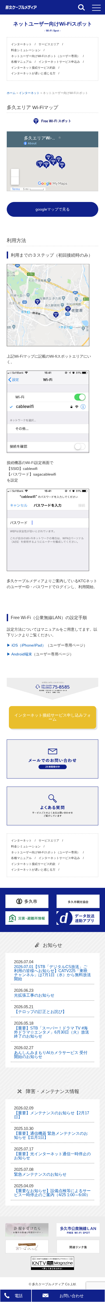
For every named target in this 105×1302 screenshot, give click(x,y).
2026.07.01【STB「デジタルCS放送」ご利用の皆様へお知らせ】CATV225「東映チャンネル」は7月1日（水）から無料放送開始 (52, 972)
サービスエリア (48, 44)
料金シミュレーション (26, 50)
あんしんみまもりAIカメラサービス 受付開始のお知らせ (51, 1054)
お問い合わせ (72, 1295)
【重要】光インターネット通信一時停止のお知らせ (52, 1155)
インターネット (21, 44)
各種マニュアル (21, 61)
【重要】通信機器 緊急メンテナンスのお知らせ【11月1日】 (51, 1135)
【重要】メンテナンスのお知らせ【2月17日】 (51, 1115)
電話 (19, 1295)
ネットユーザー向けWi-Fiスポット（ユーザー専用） (45, 56)
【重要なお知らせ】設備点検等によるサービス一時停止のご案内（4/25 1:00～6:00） (52, 1192)
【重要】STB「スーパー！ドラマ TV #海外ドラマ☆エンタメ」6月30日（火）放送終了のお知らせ (51, 1032)
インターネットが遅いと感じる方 (33, 73)
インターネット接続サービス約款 (33, 67)
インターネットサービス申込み (59, 61)
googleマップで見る (53, 209)
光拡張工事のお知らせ (34, 995)
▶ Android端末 (19, 654)
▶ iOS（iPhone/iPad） (26, 645)
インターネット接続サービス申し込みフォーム (52, 717)
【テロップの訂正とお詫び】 (40, 1011)
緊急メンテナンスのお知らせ (40, 1174)
